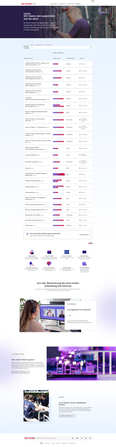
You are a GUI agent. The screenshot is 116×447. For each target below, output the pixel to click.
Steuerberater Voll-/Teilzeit (34, 215)
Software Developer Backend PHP (36, 209)
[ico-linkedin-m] (86, 438)
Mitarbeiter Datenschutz (33, 162)
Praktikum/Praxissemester (34, 180)
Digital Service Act (72, 443)
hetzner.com (47, 443)
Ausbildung (77, 4)
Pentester (29, 168)
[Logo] (30, 438)
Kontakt (53, 443)
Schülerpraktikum (32, 187)
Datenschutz (64, 443)
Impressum (58, 443)
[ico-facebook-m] (90, 438)
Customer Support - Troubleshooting (37, 127)
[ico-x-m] (81, 438)
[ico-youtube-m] (77, 438)
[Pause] (21, 330)
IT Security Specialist (32, 155)
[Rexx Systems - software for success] (90, 243)
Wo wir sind (70, 4)
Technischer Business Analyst (35, 220)
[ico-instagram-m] (73, 438)
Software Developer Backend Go (36, 204)
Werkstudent (30, 225)
